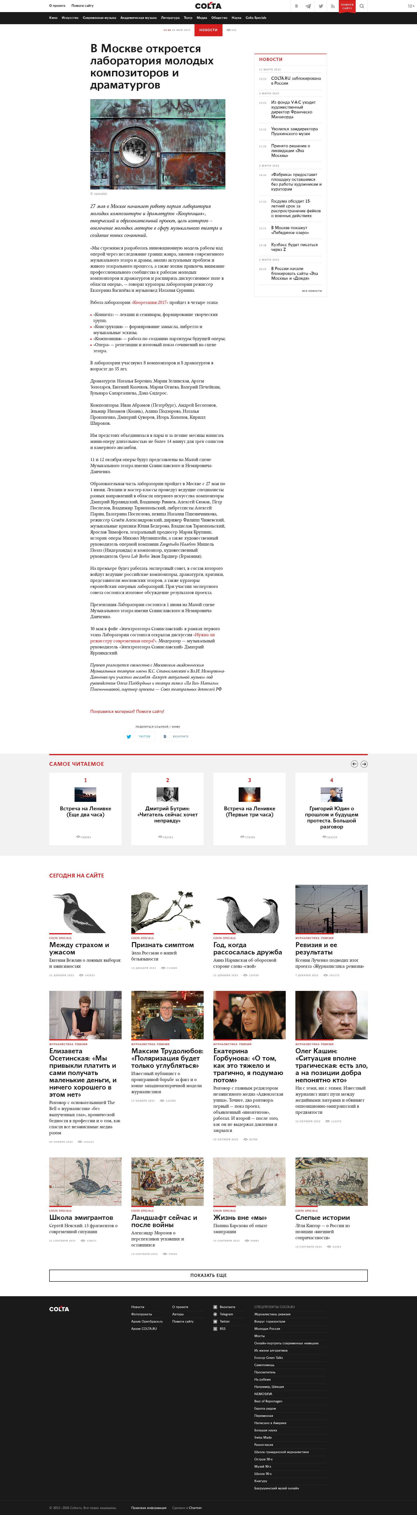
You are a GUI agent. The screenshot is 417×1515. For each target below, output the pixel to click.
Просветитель (264, 1372)
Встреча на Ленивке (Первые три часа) (249, 812)
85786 (253, 1139)
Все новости (312, 291)
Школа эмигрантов (81, 1218)
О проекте (57, 5)
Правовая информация (149, 1508)
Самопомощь (264, 1365)
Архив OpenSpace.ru (147, 1321)
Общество (219, 18)
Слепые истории (322, 1218)
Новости (208, 30)
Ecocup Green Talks (268, 1358)
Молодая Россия (267, 1329)
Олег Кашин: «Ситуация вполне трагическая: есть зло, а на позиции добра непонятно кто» (331, 1066)
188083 (86, 837)
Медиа (202, 18)
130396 (254, 975)
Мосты (259, 1336)
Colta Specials (256, 18)
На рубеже (262, 1379)
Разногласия (263, 1445)
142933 (90, 975)
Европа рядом (265, 1408)
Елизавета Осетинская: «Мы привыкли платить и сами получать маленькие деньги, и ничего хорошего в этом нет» (83, 1073)
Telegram (226, 1314)
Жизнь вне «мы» (240, 1218)
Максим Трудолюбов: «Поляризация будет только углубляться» (167, 1058)
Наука (236, 18)
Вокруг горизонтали (269, 1321)
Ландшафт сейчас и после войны (164, 1221)
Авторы (178, 1314)
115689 (172, 968)
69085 (255, 1241)
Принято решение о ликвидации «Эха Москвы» (290, 151)
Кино (53, 18)
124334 (89, 1142)
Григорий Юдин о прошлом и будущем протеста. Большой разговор (331, 818)
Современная (99, 18)
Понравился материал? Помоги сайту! (127, 712)
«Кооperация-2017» (150, 303)
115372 (336, 1121)
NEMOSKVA (263, 1394)
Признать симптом (162, 945)
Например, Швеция (269, 1387)
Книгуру (260, 1481)
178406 (250, 837)
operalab (100, 194)
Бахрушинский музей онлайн (276, 1488)
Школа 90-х (263, 1474)
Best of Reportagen (268, 1401)
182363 (168, 837)
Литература (170, 18)
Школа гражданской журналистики (281, 1452)
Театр (188, 18)
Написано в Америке (270, 1423)
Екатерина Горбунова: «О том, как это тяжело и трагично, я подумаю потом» (248, 1066)
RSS (223, 1329)
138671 (92, 1241)
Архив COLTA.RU (144, 1329)
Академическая (138, 18)
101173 (334, 975)
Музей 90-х (262, 1466)
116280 (171, 1101)
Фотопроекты (141, 1314)
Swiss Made (263, 1437)
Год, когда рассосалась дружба (247, 949)
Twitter (225, 1321)
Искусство (70, 18)
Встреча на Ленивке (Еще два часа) (85, 812)
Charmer (195, 1508)
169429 (332, 837)
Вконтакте (227, 1307)
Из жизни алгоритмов (271, 1350)
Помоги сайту (82, 5)
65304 (337, 1247)
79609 (173, 1254)
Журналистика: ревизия (314, 938)
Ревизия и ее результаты (316, 949)
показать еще (208, 1275)
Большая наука (265, 1430)
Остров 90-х (263, 1459)
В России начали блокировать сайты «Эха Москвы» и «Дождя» (294, 274)
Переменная (263, 1416)
